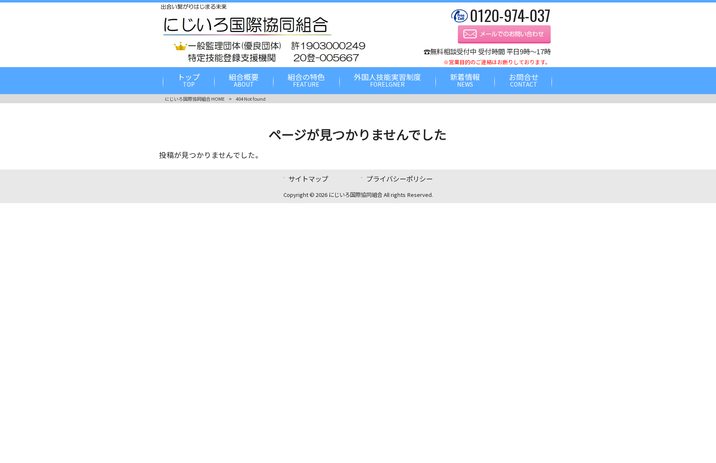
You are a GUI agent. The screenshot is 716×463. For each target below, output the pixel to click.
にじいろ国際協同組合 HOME (195, 98)
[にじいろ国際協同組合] (262, 61)
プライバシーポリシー (399, 179)
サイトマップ (308, 179)
